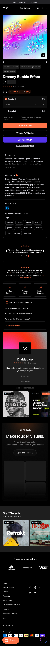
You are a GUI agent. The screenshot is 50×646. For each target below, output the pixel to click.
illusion (18, 228)
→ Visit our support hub (14, 325)
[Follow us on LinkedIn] (35, 592)
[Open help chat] (43, 639)
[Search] (7, 8)
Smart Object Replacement (30, 67)
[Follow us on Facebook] (30, 587)
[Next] (46, 62)
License (6, 609)
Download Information (11, 605)
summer (17, 233)
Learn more (33, 2)
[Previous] (4, 62)
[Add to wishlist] (26, 394)
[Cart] (46, 8)
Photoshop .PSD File (11, 67)
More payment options (25, 146)
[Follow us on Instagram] (40, 587)
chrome (20, 222)
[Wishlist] (38, 8)
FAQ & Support (8, 587)
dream (28, 222)
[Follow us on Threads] (35, 587)
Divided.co (25, 359)
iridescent (28, 228)
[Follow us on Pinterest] (30, 592)
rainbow (39, 228)
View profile (25, 381)
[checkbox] (25, 99)
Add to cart (26, 125)
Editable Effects (9, 71)
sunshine (27, 233)
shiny (9, 233)
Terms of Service (10, 613)
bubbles (10, 222)
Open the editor (25, 453)
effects (37, 222)
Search (5, 592)
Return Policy (8, 600)
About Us (6, 596)
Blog (4, 618)
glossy (9, 228)
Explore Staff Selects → (12, 516)
